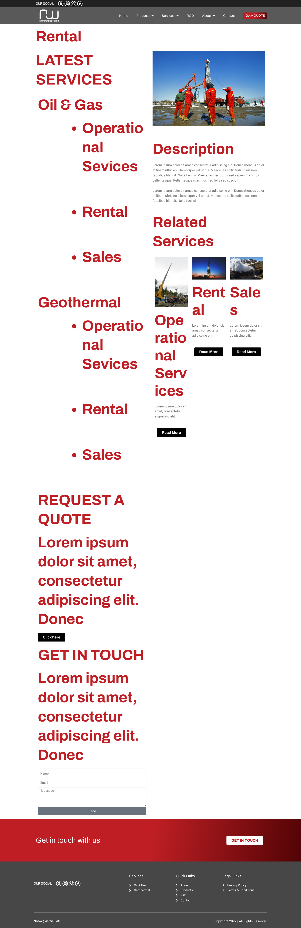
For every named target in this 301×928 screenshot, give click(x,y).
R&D (190, 15)
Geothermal (79, 302)
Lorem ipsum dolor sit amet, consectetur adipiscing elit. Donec (88, 580)
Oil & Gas (70, 105)
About (206, 15)
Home (123, 15)
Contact (229, 15)
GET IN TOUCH (91, 655)
